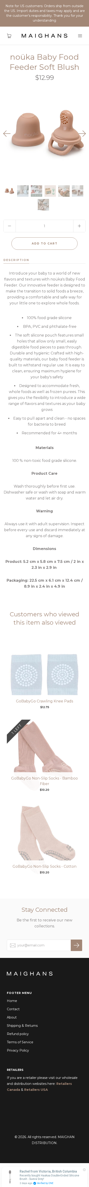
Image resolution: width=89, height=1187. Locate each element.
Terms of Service (20, 1042)
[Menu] (80, 36)
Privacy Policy (18, 1050)
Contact (13, 1009)
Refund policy (18, 1034)
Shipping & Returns (22, 1026)
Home (12, 1001)
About (12, 1017)
